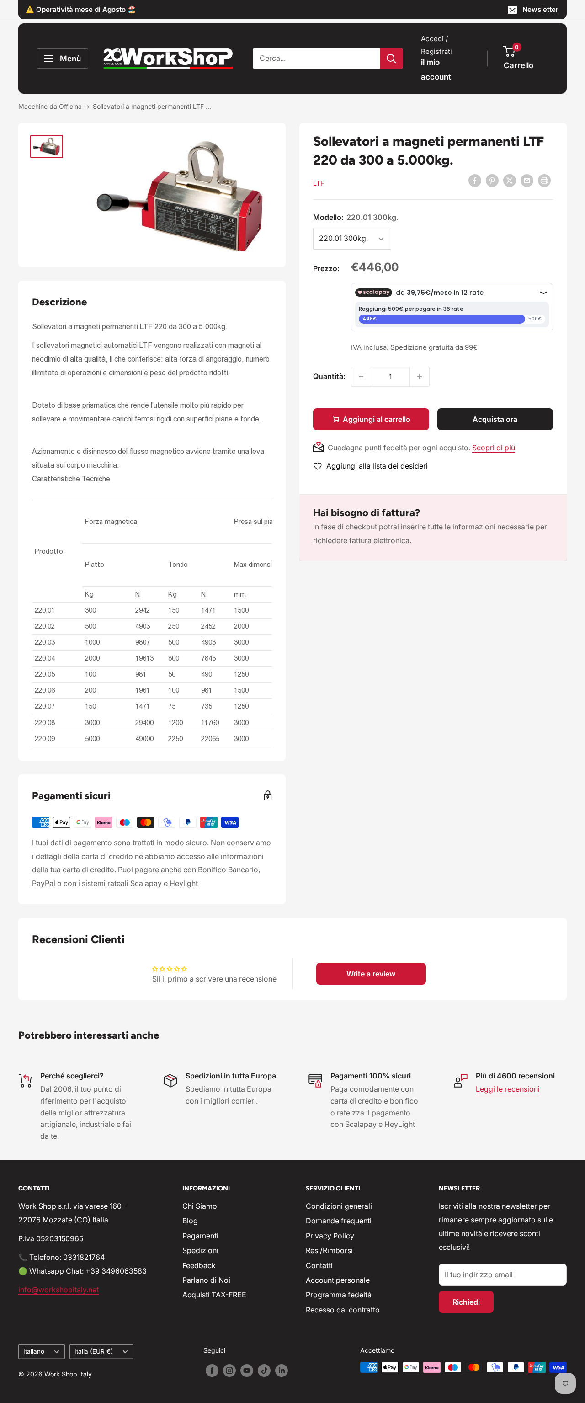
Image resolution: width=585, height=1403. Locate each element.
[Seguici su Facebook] (212, 1370)
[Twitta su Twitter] (509, 180)
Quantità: (329, 376)
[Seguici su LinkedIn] (281, 1370)
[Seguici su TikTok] (264, 1370)
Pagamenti (200, 1235)
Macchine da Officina (51, 106)
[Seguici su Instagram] (229, 1370)
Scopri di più (493, 447)
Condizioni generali (339, 1206)
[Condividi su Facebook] (474, 180)
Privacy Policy (330, 1235)
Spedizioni (200, 1250)
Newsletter (540, 9)
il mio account (436, 69)
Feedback (199, 1265)
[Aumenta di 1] (419, 376)
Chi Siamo (199, 1206)
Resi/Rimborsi (329, 1250)
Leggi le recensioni (508, 1089)
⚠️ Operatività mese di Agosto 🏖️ (81, 9)
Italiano (33, 1351)
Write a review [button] (370, 973)
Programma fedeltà (339, 1294)
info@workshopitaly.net (58, 1289)
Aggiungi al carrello (376, 419)
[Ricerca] (391, 58)
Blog (190, 1220)
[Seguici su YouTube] (246, 1370)
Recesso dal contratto (343, 1309)
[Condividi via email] (527, 180)
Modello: (356, 217)
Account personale (338, 1280)
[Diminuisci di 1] (361, 376)
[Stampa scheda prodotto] (544, 180)
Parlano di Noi (206, 1280)
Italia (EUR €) (93, 1351)
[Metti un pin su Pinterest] (492, 180)
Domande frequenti (339, 1220)
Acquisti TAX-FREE (214, 1294)
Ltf (318, 183)
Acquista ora (495, 419)
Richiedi (466, 1302)
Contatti (319, 1265)
